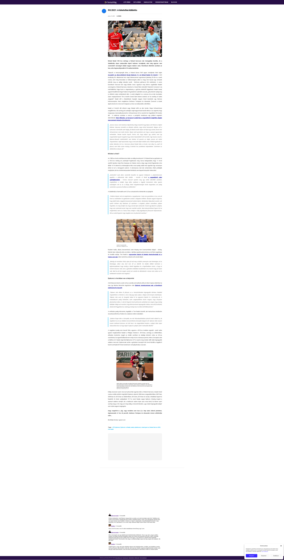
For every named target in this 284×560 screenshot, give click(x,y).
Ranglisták (148, 2)
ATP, (113, 427)
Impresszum (125, 557)
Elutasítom (263, 555)
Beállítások (276, 555)
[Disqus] (135, 491)
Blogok (174, 2)
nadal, (132, 427)
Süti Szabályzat (265, 551)
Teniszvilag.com (118, 557)
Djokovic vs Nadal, (125, 427)
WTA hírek (137, 2)
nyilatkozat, (137, 427)
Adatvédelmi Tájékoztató (134, 557)
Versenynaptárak (161, 2)
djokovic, (117, 427)
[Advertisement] (135, 447)
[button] (281, 546)
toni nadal (110, 429)
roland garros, (145, 427)
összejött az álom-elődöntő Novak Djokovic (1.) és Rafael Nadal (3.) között (133, 75)
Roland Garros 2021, (155, 427)
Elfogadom (251, 555)
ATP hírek (127, 2)
